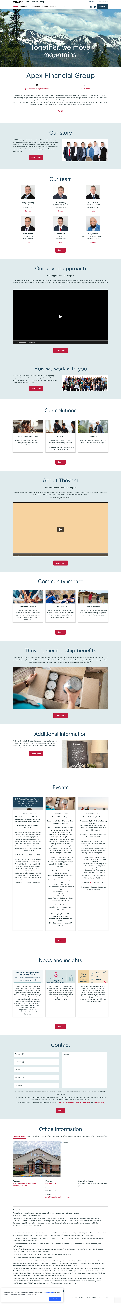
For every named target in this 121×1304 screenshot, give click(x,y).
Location (64, 7)
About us (23, 7)
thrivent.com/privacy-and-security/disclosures (50, 1275)
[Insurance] (93, 436)
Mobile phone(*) (20, 1077)
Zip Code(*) (19, 1085)
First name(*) (19, 1054)
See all (60, 250)
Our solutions (34, 7)
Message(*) (67, 1054)
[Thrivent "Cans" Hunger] (60, 864)
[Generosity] (60, 436)
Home (15, 7)
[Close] (61, 1290)
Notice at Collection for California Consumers (74, 1103)
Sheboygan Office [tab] (74, 1136)
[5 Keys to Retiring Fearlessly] (93, 864)
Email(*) (17, 1070)
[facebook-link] (91, 6)
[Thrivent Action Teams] (28, 606)
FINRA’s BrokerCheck (35, 1283)
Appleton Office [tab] (19, 1136)
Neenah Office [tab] (46, 1136)
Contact (102, 6)
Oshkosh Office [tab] (102, 1136)
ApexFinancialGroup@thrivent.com (36, 89)
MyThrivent (93, 2)
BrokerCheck (103, 2)
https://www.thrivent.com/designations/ (27, 1215)
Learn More (61, 350)
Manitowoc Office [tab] (33, 1136)
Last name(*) (19, 1062)
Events (45, 7)
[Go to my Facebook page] (58, 111)
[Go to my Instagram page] (62, 111)
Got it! (55, 1299)
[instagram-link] (95, 6)
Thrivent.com (21, 1283)
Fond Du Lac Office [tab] (60, 1136)
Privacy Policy (50, 1292)
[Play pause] (15, 342)
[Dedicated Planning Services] (28, 436)
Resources (54, 7)
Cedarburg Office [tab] (89, 1136)
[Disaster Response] (93, 606)
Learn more (36, 157)
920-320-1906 (84, 89)
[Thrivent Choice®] (60, 606)
